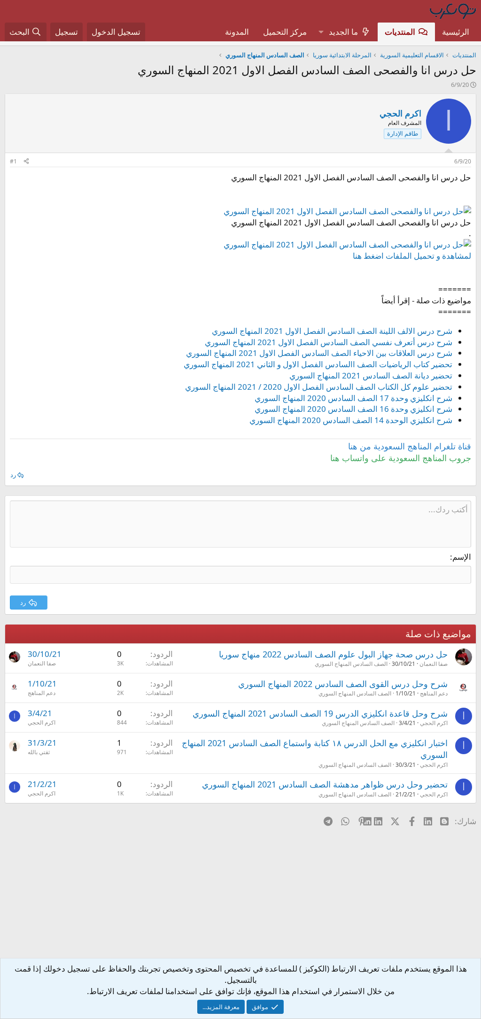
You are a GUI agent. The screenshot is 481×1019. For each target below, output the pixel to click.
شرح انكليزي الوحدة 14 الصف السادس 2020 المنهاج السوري (350, 420)
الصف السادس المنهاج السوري (351, 664)
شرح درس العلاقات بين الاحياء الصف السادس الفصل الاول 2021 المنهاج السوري (319, 352)
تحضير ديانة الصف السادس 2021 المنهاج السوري (370, 375)
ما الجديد (343, 31)
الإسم (461, 556)
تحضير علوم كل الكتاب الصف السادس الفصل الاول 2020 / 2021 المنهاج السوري (318, 386)
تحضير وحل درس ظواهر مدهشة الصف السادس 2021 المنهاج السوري (325, 784)
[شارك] (26, 161)
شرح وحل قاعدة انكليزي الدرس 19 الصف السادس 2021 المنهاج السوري (320, 713)
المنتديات (400, 31)
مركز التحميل (285, 31)
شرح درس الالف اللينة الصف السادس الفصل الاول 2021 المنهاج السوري (332, 330)
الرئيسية (455, 31)
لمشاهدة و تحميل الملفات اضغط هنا (412, 255)
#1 (13, 161)
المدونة (237, 31)
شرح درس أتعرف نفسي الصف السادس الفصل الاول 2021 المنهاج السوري (328, 342)
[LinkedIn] (379, 821)
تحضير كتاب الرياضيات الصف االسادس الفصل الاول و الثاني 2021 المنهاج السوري (318, 364)
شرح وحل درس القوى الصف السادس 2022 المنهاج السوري (343, 683)
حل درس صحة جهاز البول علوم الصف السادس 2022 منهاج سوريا (333, 654)
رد (13, 475)
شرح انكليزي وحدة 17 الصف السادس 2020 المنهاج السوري (353, 398)
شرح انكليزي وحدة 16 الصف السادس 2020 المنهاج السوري (353, 408)
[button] (321, 32)
